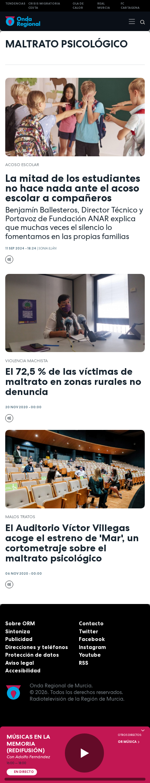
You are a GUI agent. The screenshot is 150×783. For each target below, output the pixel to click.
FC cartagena (130, 6)
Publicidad (18, 639)
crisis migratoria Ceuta (44, 6)
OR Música (127, 742)
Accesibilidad (22, 670)
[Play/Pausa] (84, 753)
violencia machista (26, 361)
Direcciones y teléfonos (36, 647)
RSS (83, 662)
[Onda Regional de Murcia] (22, 21)
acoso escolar (22, 164)
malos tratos (20, 517)
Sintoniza (17, 631)
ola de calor (78, 6)
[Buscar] (140, 21)
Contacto (91, 623)
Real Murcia (103, 6)
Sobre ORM (20, 623)
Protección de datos (32, 654)
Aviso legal (19, 662)
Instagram (92, 647)
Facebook (92, 639)
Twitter (88, 631)
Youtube (90, 654)
